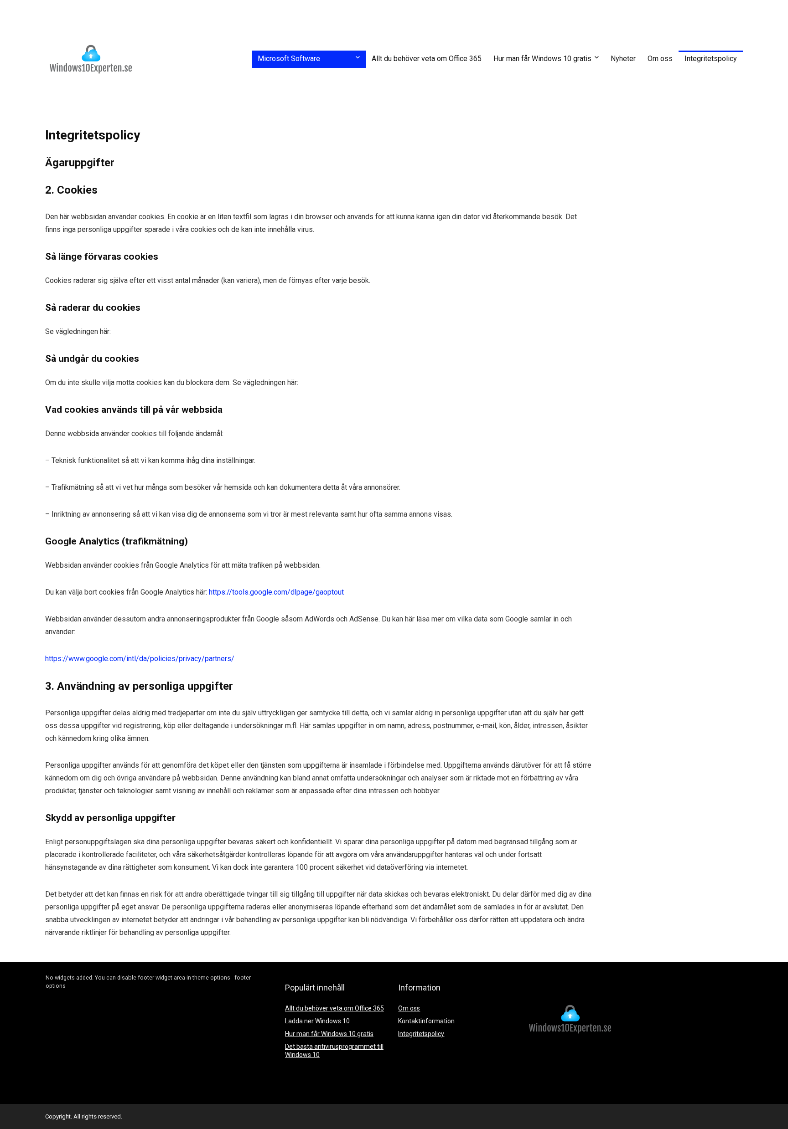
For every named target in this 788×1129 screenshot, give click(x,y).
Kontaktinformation (426, 1021)
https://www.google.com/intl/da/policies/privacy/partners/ (139, 658)
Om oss (660, 58)
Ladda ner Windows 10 (317, 1021)
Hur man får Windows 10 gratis (542, 58)
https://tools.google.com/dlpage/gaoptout (275, 592)
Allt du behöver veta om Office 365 (427, 58)
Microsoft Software (289, 58)
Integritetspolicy (710, 58)
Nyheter (623, 58)
